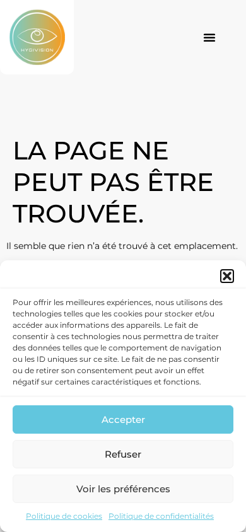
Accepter (123, 419)
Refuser (123, 454)
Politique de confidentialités (161, 516)
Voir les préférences (123, 489)
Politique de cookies (64, 516)
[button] (227, 276)
